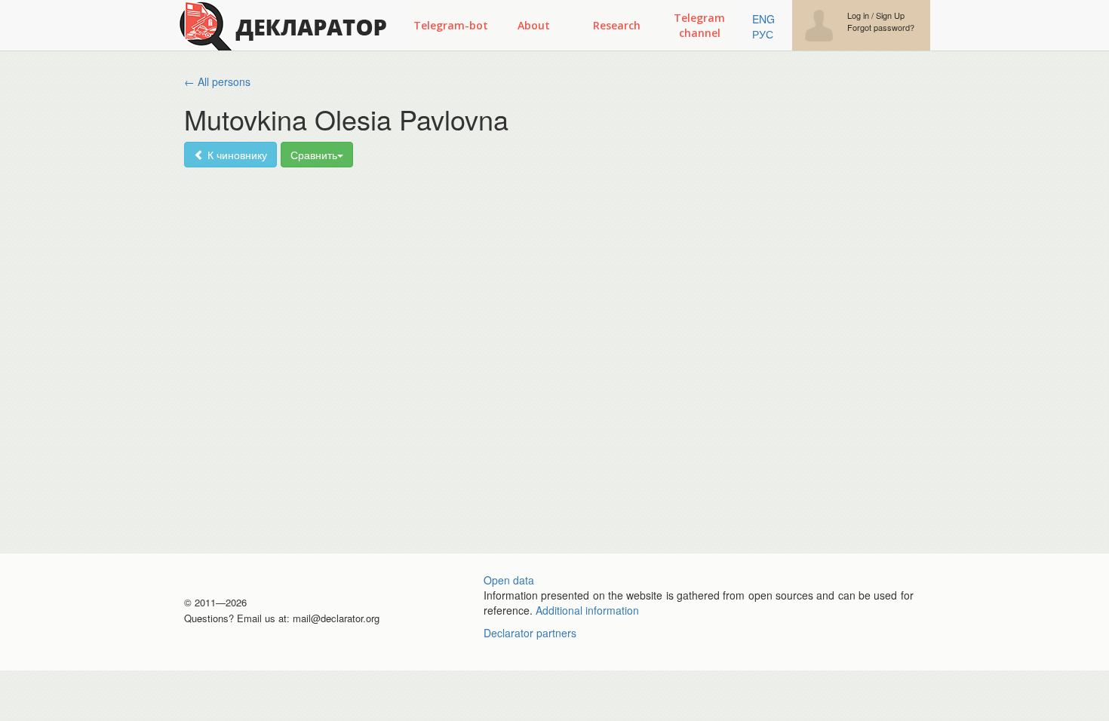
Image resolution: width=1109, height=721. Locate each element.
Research (617, 25)
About (534, 25)
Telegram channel (699, 25)
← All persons (217, 81)
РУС (762, 33)
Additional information (587, 610)
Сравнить (313, 154)
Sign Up (890, 15)
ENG (763, 18)
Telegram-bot (450, 25)
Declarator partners (530, 632)
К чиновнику (235, 154)
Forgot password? (880, 27)
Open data (509, 580)
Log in (858, 15)
